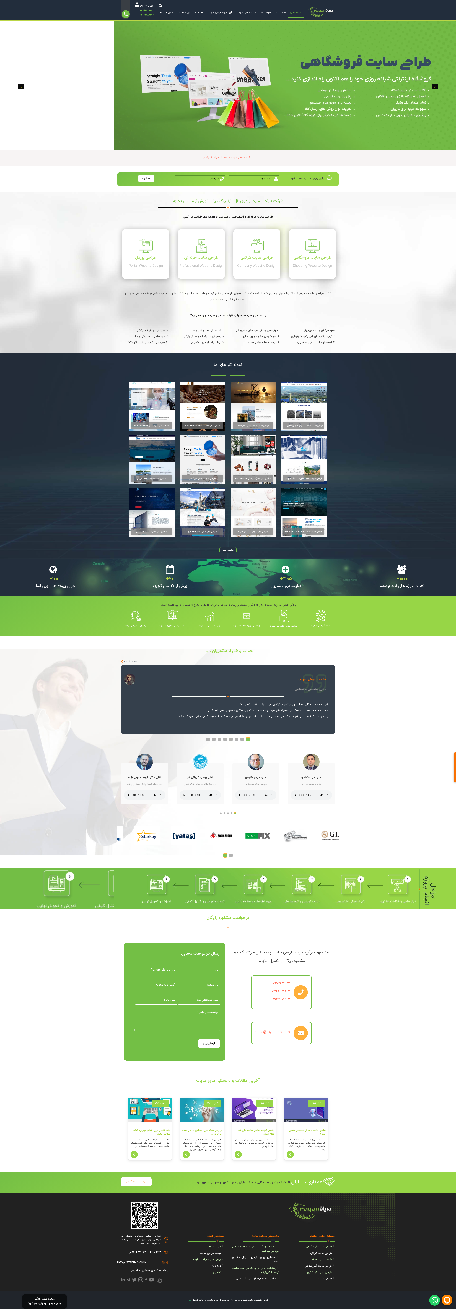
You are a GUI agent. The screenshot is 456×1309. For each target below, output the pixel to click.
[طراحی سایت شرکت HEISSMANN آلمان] (202, 406)
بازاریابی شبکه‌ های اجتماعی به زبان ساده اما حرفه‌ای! (202, 1132)
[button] (21, 86)
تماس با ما (215, 1272)
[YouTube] (151, 1280)
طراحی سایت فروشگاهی (319, 1247)
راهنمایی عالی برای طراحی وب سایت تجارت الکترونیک (255, 1270)
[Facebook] (146, 1280)
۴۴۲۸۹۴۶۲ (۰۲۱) (137, 1252)
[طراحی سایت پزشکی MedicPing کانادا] (152, 406)
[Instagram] (140, 1280)
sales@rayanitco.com (272, 1032)
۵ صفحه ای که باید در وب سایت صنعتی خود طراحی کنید (255, 1249)
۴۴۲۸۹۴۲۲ (155, 1252)
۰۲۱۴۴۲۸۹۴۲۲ (281, 991)
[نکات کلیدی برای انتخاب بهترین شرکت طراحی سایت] (150, 1110)
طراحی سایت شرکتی (321, 1253)
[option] (228, 85)
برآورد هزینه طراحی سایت (207, 1259)
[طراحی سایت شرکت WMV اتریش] (152, 459)
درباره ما (216, 1266)
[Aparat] (159, 1281)
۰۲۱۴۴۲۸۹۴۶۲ (281, 999)
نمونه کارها (215, 1247)
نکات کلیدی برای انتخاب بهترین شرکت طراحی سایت (151, 1132)
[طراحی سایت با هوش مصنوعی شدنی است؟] (306, 1110)
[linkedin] (123, 1280)
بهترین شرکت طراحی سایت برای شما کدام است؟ (256, 1132)
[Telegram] (128, 1280)
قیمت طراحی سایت (210, 1253)
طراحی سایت (325, 1279)
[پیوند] (321, 12)
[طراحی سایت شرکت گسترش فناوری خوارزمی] (304, 406)
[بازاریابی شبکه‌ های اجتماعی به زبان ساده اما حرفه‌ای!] (202, 1110)
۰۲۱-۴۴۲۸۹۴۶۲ (147, 15)
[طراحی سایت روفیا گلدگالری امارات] (253, 512)
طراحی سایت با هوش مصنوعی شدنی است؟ (307, 1132)
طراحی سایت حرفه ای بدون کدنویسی (256, 1279)
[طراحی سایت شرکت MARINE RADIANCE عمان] (304, 512)
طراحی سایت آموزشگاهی (318, 1266)
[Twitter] (134, 1280)
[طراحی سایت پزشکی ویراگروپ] (202, 459)
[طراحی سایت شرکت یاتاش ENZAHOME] (253, 459)
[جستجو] (160, 6)
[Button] (290, 1154)
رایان (190, 1300)
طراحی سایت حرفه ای (320, 1259)
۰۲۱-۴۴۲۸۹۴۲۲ (147, 11)
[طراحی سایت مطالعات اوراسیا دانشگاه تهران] (304, 459)
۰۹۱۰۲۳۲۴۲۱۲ (281, 983)
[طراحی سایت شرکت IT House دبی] (152, 512)
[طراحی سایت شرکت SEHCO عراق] (202, 512)
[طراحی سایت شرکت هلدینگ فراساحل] (253, 406)
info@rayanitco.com (131, 1262)
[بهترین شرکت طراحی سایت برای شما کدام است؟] (254, 1110)
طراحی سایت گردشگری (319, 1272)
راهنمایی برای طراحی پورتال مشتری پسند (255, 1259)
